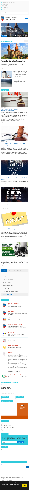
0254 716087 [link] (5, 7)
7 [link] (23, 35)
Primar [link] (4, 273)
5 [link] (20, 35)
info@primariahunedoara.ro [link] (9, 9)
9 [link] (26, 35)
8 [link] (25, 35)
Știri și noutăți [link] (4, 90)
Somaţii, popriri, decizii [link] (8, 285)
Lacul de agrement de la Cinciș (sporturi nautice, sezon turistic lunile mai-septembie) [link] (19, 82)
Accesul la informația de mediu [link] (10, 291)
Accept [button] (24, 485)
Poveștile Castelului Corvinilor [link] (13, 61)
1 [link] (13, 35)
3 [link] (17, 35)
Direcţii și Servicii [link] (7, 282)
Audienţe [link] (5, 276)
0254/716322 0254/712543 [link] (5, 5)
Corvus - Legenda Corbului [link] (8, 204)
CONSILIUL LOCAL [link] (11, 270)
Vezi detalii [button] (4, 487)
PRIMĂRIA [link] (4, 270)
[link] (14, 51)
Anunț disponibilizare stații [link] (8, 229)
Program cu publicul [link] (8, 279)
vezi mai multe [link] (8, 294)
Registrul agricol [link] (7, 288)
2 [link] (15, 35)
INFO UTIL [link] (19, 270)
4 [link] (18, 35)
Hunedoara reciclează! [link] (7, 259)
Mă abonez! (20, 442)
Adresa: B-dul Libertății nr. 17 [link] (9, 2)
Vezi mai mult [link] (4, 35)
